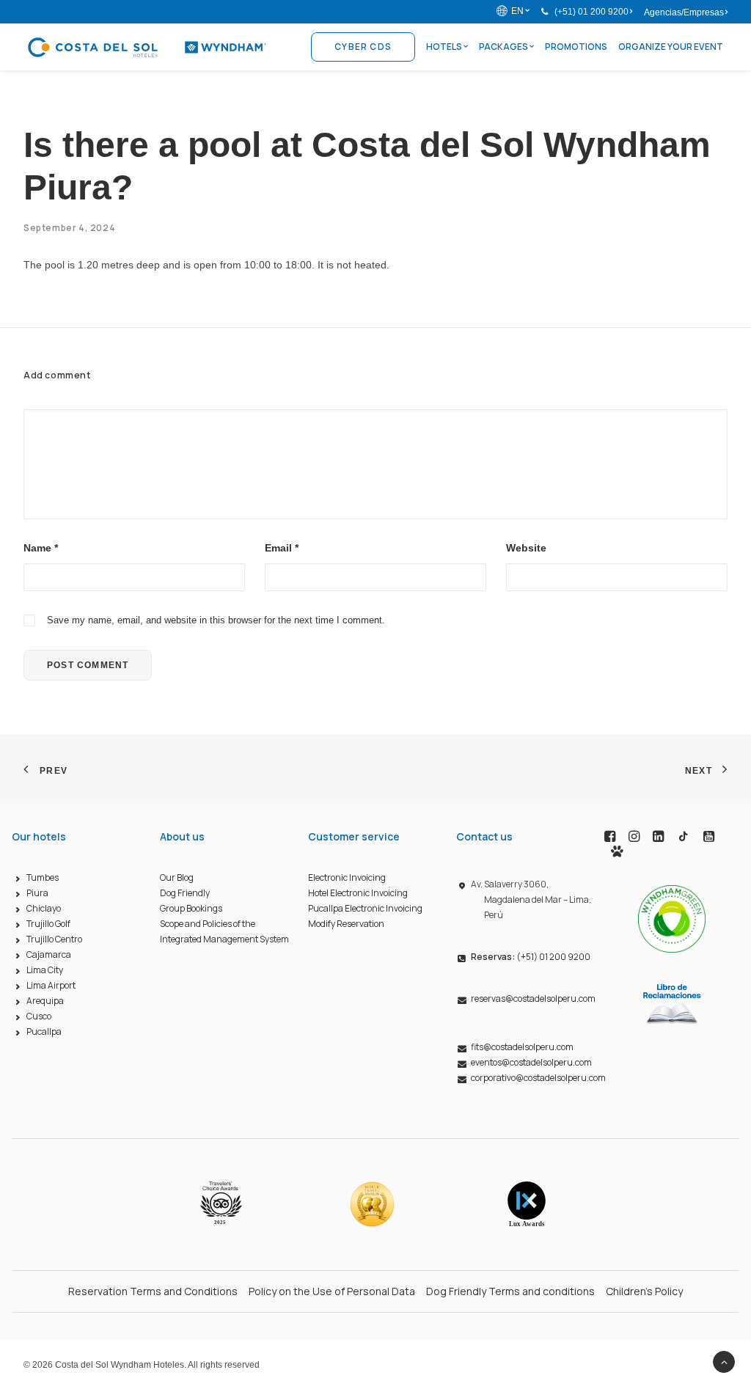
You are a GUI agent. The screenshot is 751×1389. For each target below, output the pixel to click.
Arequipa (45, 1000)
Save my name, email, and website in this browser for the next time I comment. (216, 620)
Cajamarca (48, 954)
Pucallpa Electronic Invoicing (365, 908)
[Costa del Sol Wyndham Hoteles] (146, 47)
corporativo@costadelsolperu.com (538, 1077)
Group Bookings (191, 908)
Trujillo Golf (48, 923)
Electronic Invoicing (347, 877)
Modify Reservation (346, 923)
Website (526, 548)
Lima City (44, 970)
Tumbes (42, 877)
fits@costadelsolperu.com (522, 1047)
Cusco (38, 1016)
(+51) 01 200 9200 (591, 12)
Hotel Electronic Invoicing (358, 893)
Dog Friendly (185, 893)
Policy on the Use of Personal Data (332, 1291)
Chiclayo (43, 908)
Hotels (444, 46)
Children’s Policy (644, 1291)
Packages (503, 46)
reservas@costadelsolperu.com (533, 998)
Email (281, 548)
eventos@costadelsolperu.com (531, 1062)
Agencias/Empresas (684, 12)
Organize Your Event (670, 46)
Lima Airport (51, 985)
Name (40, 548)
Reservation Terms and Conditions (153, 1291)
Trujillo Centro (54, 939)
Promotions (576, 46)
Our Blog (177, 877)
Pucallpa (44, 1031)
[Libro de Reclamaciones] (672, 1003)
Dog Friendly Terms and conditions (510, 1291)
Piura (37, 893)
